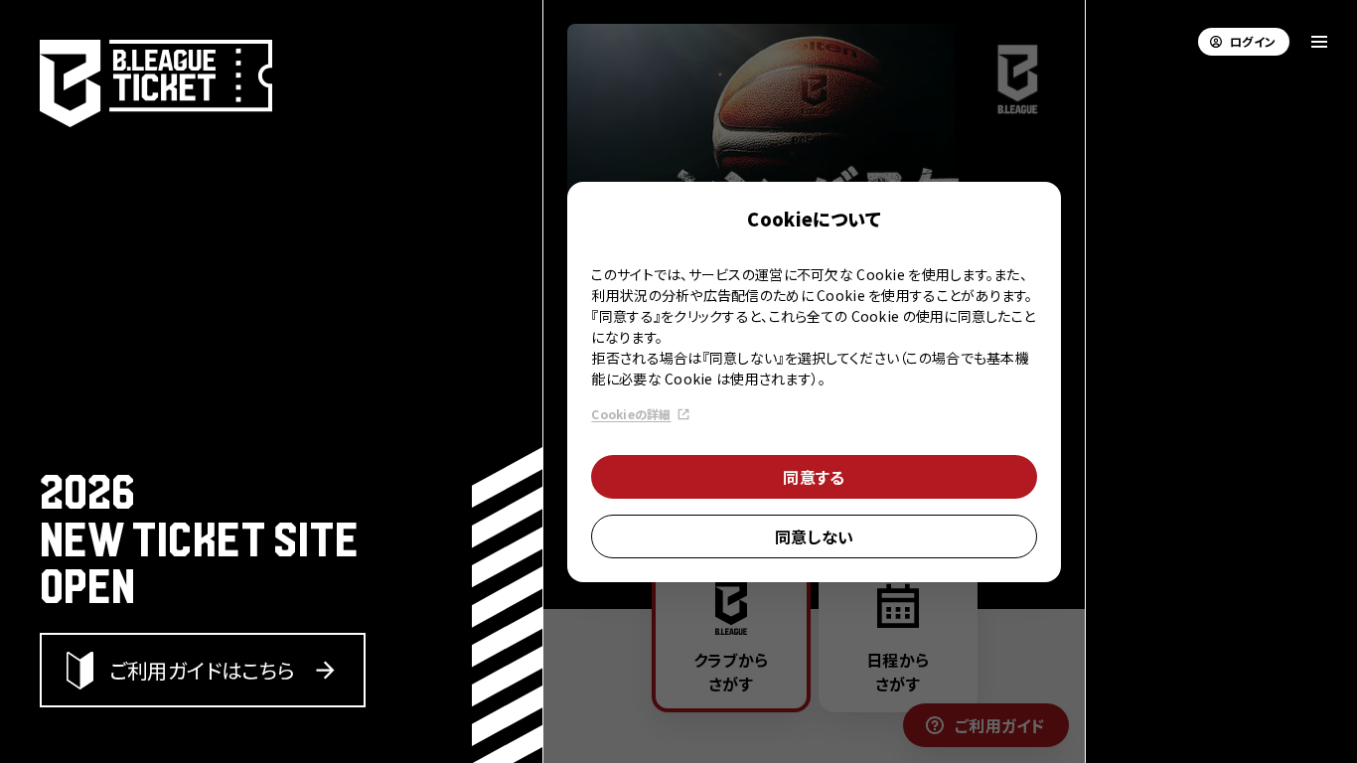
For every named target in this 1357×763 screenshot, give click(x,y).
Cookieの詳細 (631, 413)
